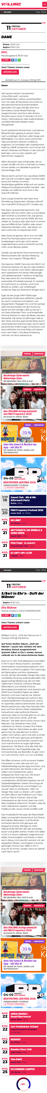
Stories (28, 425)
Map (7, 60)
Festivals (27, 354)
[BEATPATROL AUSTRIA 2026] (23, 475)
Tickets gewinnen (16, 488)
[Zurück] (2, 12)
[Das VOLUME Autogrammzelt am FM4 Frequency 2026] (23, 403)
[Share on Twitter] (16, 60)
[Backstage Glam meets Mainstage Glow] (23, 368)
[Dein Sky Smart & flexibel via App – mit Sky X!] (23, 439)
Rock (44, 12)
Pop (38, 12)
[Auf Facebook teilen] (12, 60)
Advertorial (38, 354)
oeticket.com (10, 72)
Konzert (7, 12)
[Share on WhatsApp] (19, 60)
